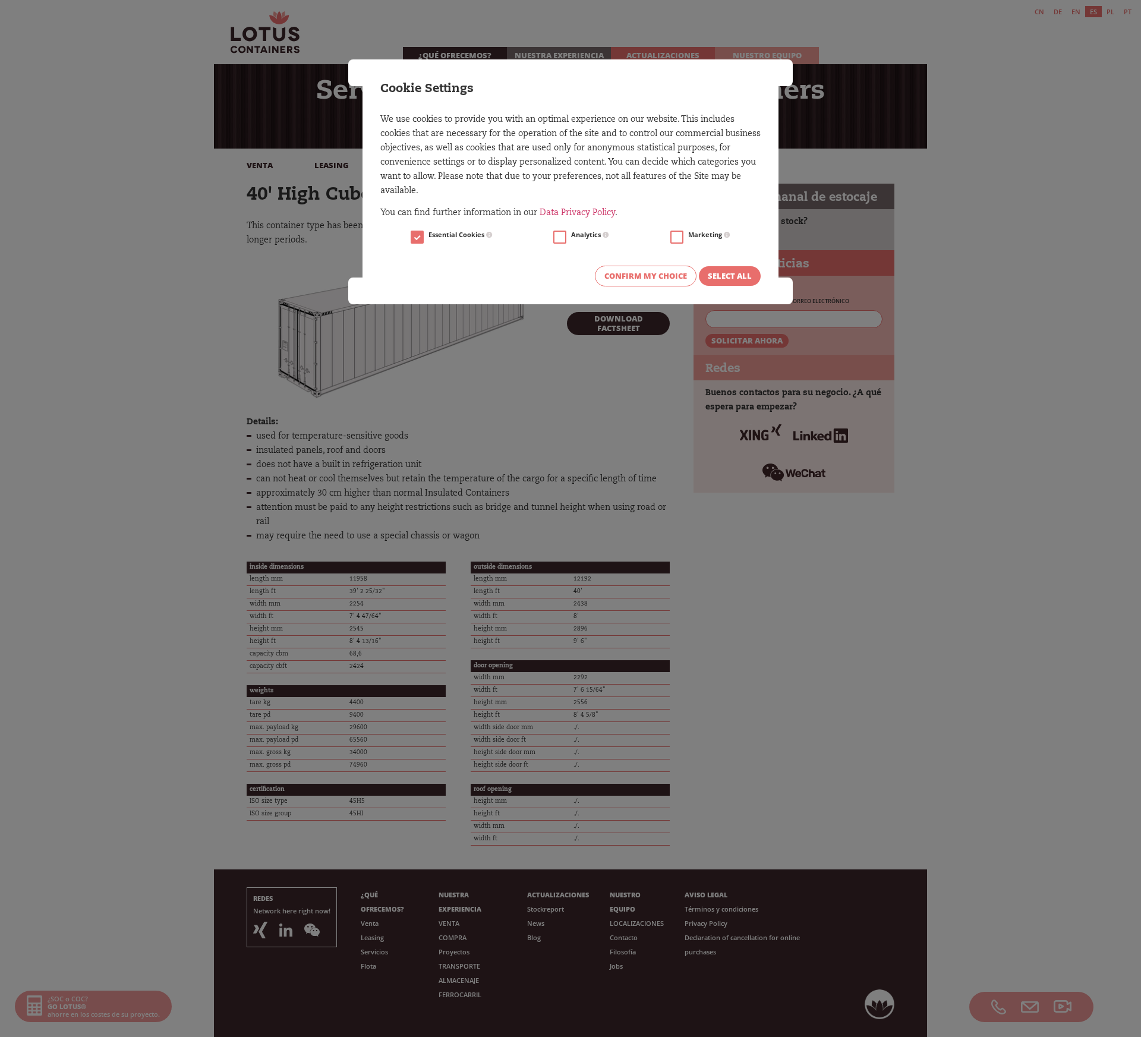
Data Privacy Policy (577, 213)
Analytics (587, 235)
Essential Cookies (457, 235)
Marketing (706, 235)
